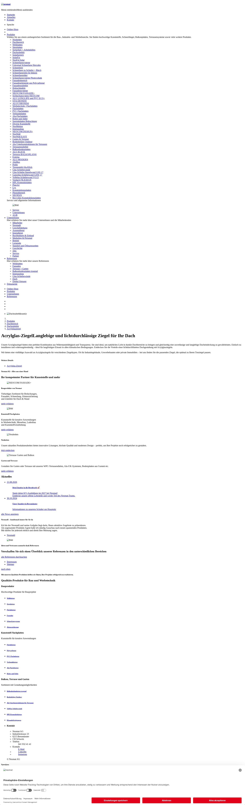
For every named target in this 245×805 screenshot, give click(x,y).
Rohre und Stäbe (20, 118)
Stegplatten (17, 47)
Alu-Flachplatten (20, 116)
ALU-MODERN (20, 159)
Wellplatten (17, 45)
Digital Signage (19, 281)
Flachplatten (17, 108)
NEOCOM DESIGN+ (22, 131)
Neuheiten (17, 39)
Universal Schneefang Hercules (26, 65)
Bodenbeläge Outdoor (22, 141)
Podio (15, 164)
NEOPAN (17, 195)
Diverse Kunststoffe (21, 124)
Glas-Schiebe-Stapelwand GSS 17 (27, 172)
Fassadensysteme (20, 90)
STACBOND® (19, 101)
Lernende (16, 243)
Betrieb (15, 240)
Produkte (11, 34)
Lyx (14, 187)
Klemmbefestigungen (14, 720)
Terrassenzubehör (20, 147)
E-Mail (21, 749)
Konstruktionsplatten (21, 190)
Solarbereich (18, 55)
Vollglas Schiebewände (14, 708)
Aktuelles (11, 17)
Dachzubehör (18, 52)
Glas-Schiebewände (21, 276)
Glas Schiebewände (21, 170)
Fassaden (16, 266)
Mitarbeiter (17, 223)
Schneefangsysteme (21, 62)
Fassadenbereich (19, 80)
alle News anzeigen (10, 514)
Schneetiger (17, 67)
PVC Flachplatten (20, 111)
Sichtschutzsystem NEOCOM (25, 96)
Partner (15, 256)
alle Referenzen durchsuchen (14, 557)
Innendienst (17, 233)
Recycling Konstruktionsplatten (26, 198)
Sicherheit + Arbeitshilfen (23, 50)
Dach (14, 279)
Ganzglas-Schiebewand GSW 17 (27, 175)
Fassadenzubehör (20, 85)
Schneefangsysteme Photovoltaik (27, 78)
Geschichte (17, 248)
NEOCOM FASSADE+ (23, 93)
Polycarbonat (11, 650)
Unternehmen (18, 212)
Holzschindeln (18, 88)
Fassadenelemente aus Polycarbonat (28, 83)
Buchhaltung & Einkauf (23, 235)
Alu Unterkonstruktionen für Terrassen (29, 144)
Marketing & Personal (22, 238)
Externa (15, 157)
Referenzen (12, 258)
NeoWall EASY (19, 136)
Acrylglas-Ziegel (14, 366)
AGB (14, 215)
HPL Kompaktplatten (22, 182)
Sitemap (10, 564)
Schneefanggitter (20, 75)
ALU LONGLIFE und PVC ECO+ (28, 98)
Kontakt (10, 20)
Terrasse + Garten (20, 268)
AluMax (16, 162)
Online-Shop (12, 29)
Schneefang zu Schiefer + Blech (26, 70)
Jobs (14, 251)
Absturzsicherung (13, 627)
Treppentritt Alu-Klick (22, 167)
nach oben (5, 569)
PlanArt (15, 185)
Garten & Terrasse (20, 139)
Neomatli (16, 225)
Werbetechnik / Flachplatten (24, 106)
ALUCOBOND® (20, 103)
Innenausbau (18, 129)
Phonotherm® (18, 192)
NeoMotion (17, 126)
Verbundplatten (19, 113)
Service (15, 210)
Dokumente (12, 284)
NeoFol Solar (18, 60)
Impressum (12, 562)
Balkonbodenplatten (21, 149)
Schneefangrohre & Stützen (24, 73)
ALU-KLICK (18, 152)
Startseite (11, 14)
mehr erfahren (7, 403)
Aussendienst (18, 230)
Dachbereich (18, 42)
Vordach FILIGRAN (21, 180)
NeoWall (16, 134)
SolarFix (16, 57)
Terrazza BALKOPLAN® (24, 154)
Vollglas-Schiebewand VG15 (25, 177)
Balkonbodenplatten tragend (25, 271)
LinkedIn (22, 752)
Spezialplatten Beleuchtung (24, 121)
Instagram (22, 754)
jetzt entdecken (7, 450)
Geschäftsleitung (19, 228)
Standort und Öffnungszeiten (25, 245)
